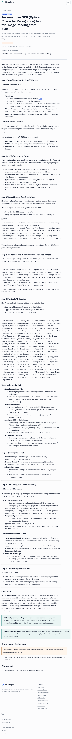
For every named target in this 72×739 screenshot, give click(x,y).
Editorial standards (7, 717)
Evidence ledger (42, 695)
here (40, 99)
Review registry (6, 719)
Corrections (5, 725)
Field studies (41, 698)
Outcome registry (43, 703)
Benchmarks (41, 706)
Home (3, 10)
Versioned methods (43, 692)
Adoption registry (43, 700)
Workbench (41, 687)
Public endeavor (42, 690)
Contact (4, 730)
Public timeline (6, 722)
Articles (8, 10)
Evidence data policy (8, 727)
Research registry (43, 708)
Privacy (4, 733)
